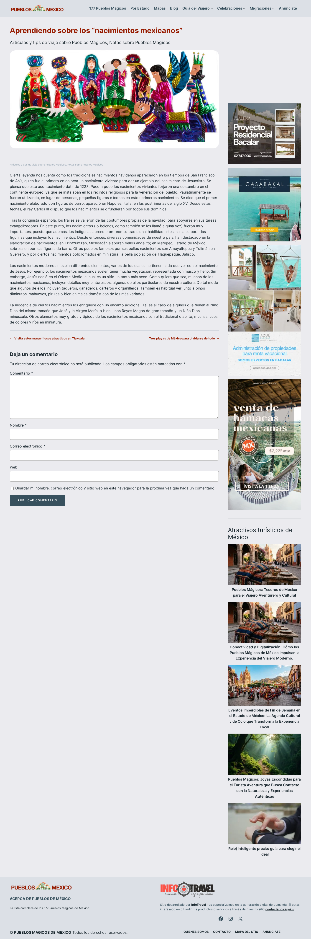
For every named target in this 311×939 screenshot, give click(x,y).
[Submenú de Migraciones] (273, 8)
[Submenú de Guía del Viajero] (212, 8)
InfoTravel (198, 904)
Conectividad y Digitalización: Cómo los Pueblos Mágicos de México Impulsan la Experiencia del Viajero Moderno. (264, 653)
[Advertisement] (264, 62)
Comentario (21, 373)
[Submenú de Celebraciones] (244, 8)
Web (13, 467)
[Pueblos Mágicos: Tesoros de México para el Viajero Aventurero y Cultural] (264, 565)
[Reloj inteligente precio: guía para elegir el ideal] (264, 824)
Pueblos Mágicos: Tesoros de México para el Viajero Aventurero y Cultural (264, 592)
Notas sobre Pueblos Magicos (139, 42)
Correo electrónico (27, 446)
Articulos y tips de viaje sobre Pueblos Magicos (58, 42)
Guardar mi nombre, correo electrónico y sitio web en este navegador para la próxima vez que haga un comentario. (115, 488)
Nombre (18, 425)
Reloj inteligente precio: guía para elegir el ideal (264, 851)
